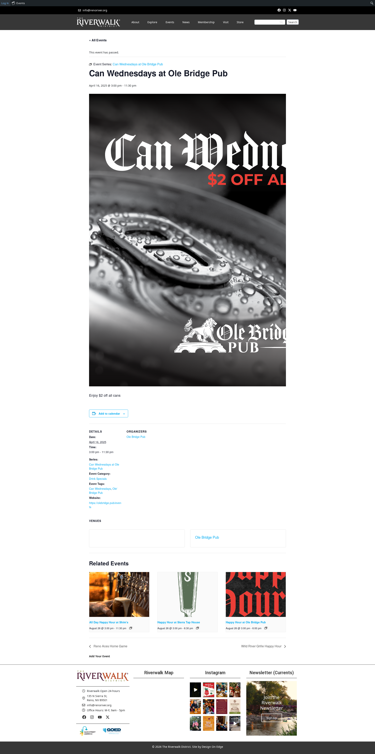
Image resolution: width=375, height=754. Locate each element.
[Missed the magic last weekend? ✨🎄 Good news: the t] (195, 689)
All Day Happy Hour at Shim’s (108, 622)
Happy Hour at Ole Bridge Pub (246, 622)
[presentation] (119, 594)
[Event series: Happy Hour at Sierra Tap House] (197, 628)
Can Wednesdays (100, 489)
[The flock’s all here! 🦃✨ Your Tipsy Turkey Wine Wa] (208, 723)
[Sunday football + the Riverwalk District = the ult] (208, 706)
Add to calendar (109, 413)
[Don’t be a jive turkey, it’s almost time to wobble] (221, 706)
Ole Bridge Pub (136, 437)
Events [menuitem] (20, 3)
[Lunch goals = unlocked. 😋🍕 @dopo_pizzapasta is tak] (234, 723)
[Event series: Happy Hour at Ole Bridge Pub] (265, 628)
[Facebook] (279, 10)
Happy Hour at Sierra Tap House (178, 622)
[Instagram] (284, 10)
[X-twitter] (290, 10)
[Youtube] (295, 10)
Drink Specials (98, 479)
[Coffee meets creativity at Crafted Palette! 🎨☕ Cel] (221, 723)
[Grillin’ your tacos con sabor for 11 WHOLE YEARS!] (195, 706)
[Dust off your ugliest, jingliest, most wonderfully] (208, 689)
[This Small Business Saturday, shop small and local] (221, 689)
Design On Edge (212, 747)
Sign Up (271, 718)
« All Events (98, 40)
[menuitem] (372, 3)
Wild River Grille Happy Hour (261, 646)
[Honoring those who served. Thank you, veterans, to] (195, 723)
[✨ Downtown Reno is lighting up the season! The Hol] (234, 689)
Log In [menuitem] (5, 3)
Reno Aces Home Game (110, 646)
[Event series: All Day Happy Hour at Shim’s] (130, 628)
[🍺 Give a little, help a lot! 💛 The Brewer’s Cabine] (234, 706)
